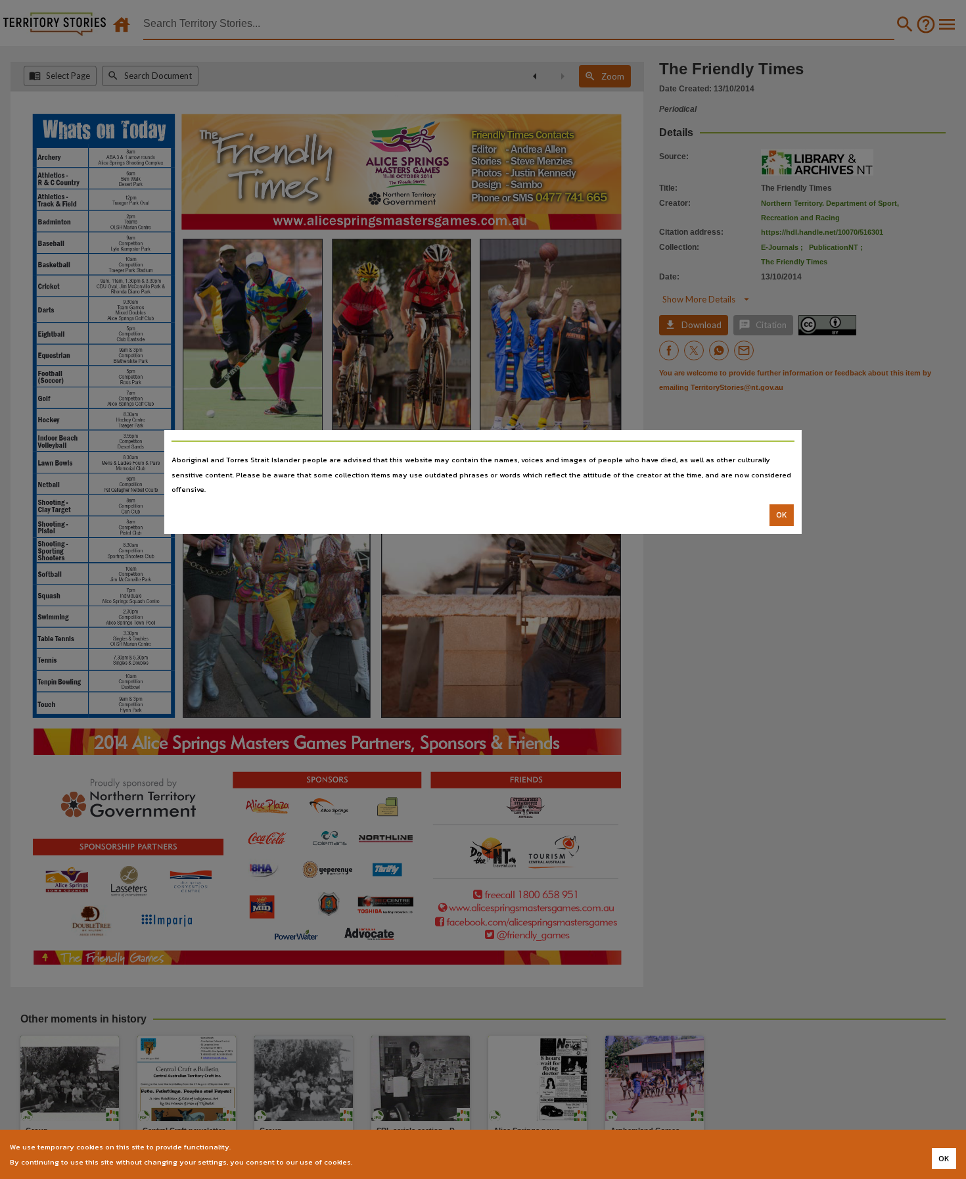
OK (781, 515)
